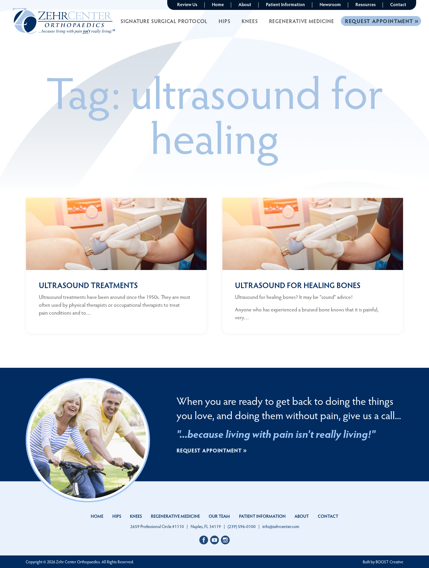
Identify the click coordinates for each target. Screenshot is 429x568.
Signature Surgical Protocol (164, 21)
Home (218, 4)
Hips (225, 21)
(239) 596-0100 (242, 526)
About (244, 4)
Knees (250, 21)
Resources (365, 4)
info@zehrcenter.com (280, 526)
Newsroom (330, 4)
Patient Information (285, 4)
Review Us (187, 4)
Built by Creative (383, 561)
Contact (398, 4)
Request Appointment (379, 21)
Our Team (219, 516)
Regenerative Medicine (301, 21)
